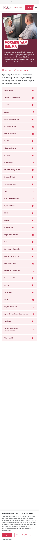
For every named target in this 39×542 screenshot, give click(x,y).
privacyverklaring (6, 530)
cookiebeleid (24, 528)
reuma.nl (34, 2)
